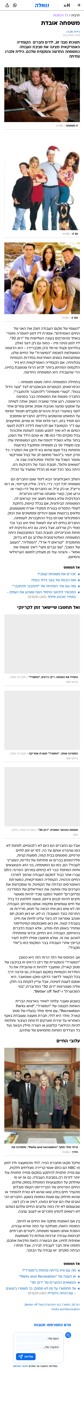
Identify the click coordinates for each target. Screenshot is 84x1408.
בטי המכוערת (53, 1305)
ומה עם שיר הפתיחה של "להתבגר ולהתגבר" (44, 586)
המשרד (66, 1305)
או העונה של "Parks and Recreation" (47, 1276)
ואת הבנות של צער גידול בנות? (53, 580)
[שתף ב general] (7, 5)
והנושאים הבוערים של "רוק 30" (53, 1282)
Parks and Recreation (66, 1309)
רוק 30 (76, 1305)
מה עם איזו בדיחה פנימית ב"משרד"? (49, 1270)
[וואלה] (42, 5)
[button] (67, 5)
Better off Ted (34, 1305)
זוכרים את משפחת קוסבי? (56, 574)
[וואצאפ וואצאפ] (15, 5)
